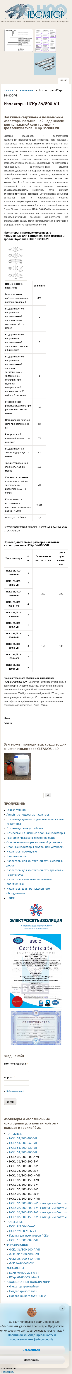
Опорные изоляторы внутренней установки (35, 847)
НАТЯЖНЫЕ (26, 90)
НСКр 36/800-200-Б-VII (24, 1161)
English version (16, 809)
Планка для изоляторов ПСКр (29, 1235)
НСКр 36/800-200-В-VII (24, 1166)
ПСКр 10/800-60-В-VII (23, 1240)
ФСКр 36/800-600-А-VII (24, 1249)
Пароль (9, 1077)
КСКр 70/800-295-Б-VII (24, 1277)
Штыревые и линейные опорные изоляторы (35, 833)
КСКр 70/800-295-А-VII (24, 1272)
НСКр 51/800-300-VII (23, 1152)
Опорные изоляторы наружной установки (34, 842)
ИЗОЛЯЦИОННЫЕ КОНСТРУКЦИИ (28, 1282)
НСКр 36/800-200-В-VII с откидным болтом (38, 1208)
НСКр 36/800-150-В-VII (24, 1189)
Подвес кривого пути (23, 1291)
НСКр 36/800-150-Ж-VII (24, 1194)
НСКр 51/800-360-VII (23, 1143)
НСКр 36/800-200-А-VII (24, 1157)
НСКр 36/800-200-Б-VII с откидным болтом (38, 1203)
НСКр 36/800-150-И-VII (24, 1198)
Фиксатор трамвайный (24, 1286)
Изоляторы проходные (21, 851)
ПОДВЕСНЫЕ (14, 1221)
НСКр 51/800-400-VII (23, 1138)
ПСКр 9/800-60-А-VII (22, 1226)
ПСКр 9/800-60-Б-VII (22, 1231)
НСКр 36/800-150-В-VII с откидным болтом (38, 1217)
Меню (63, 80)
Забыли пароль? (15, 1091)
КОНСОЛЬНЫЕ (15, 1268)
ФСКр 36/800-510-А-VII (24, 1258)
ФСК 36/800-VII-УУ (21, 1263)
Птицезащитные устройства (24, 828)
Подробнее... (8, 1372)
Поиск (10, 898)
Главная (8, 90)
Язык (7, 718)
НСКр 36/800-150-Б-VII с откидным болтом (38, 1212)
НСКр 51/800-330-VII (23, 1147)
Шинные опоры (16, 856)
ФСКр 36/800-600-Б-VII (24, 1254)
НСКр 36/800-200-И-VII (24, 1175)
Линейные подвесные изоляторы (28, 814)
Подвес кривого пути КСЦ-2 (27, 1296)
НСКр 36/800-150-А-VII (24, 1180)
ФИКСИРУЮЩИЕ (17, 1244)
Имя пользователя (16, 1063)
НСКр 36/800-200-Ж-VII (24, 1170)
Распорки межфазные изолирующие (30, 837)
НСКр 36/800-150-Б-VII (24, 1184)
